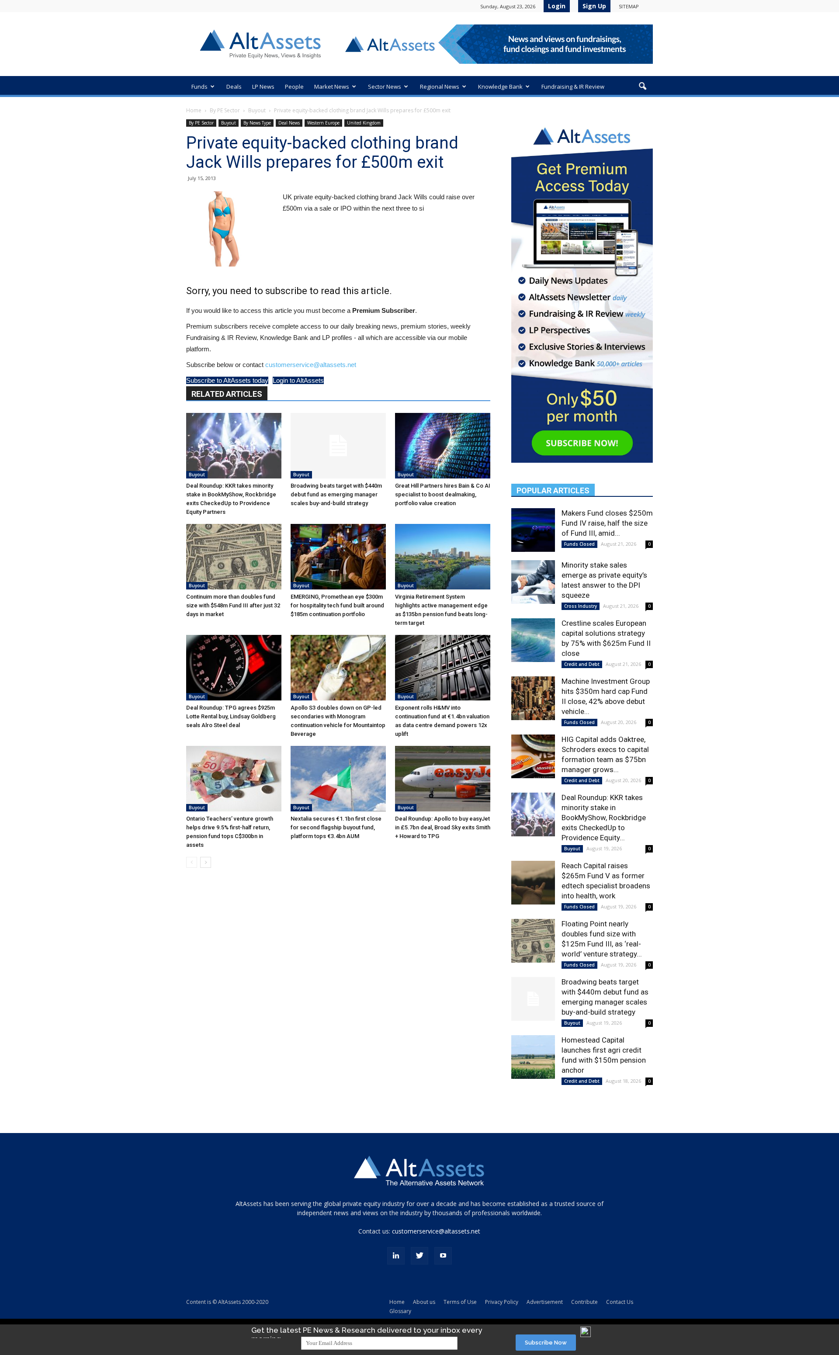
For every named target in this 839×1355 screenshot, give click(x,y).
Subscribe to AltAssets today (227, 380)
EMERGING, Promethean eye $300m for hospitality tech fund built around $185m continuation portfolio (337, 605)
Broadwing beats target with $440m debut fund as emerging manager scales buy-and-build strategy (336, 494)
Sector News (384, 86)
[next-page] (205, 862)
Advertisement (545, 1302)
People (294, 86)
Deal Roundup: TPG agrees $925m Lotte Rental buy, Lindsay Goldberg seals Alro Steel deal (231, 716)
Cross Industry (580, 606)
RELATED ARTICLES (226, 394)
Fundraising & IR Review (572, 86)
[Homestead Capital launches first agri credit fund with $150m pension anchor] (533, 1057)
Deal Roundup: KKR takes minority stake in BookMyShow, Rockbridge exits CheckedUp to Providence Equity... (604, 817)
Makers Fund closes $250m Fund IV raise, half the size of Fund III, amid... (607, 523)
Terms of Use (460, 1302)
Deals (234, 86)
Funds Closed (579, 544)
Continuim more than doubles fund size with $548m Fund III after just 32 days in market (233, 605)
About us (424, 1302)
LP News (263, 86)
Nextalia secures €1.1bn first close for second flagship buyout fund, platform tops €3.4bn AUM (336, 827)
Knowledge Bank (500, 86)
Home (193, 110)
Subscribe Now (546, 1342)
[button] (642, 86)
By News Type (257, 123)
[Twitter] (419, 1256)
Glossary (400, 1311)
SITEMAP (629, 6)
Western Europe (323, 123)
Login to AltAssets (298, 380)
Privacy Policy (501, 1302)
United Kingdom (364, 123)
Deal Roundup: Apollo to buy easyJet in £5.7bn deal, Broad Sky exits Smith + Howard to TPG (442, 827)
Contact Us (619, 1302)
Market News (331, 86)
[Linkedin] (396, 1256)
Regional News (439, 86)
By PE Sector (225, 110)
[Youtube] (443, 1256)
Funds (199, 86)
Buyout (257, 110)
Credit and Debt (582, 664)
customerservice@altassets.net (310, 364)
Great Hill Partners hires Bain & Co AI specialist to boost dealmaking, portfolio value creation (442, 494)
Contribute (584, 1302)
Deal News (289, 123)
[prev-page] (191, 862)
